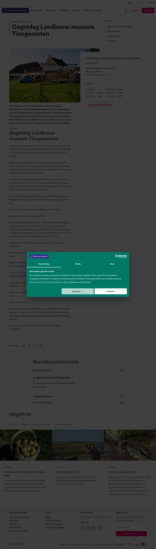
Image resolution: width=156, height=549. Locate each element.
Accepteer (111, 291)
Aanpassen (76, 291)
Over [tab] (112, 264)
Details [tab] (78, 264)
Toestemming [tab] (43, 264)
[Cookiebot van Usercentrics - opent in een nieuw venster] (117, 256)
